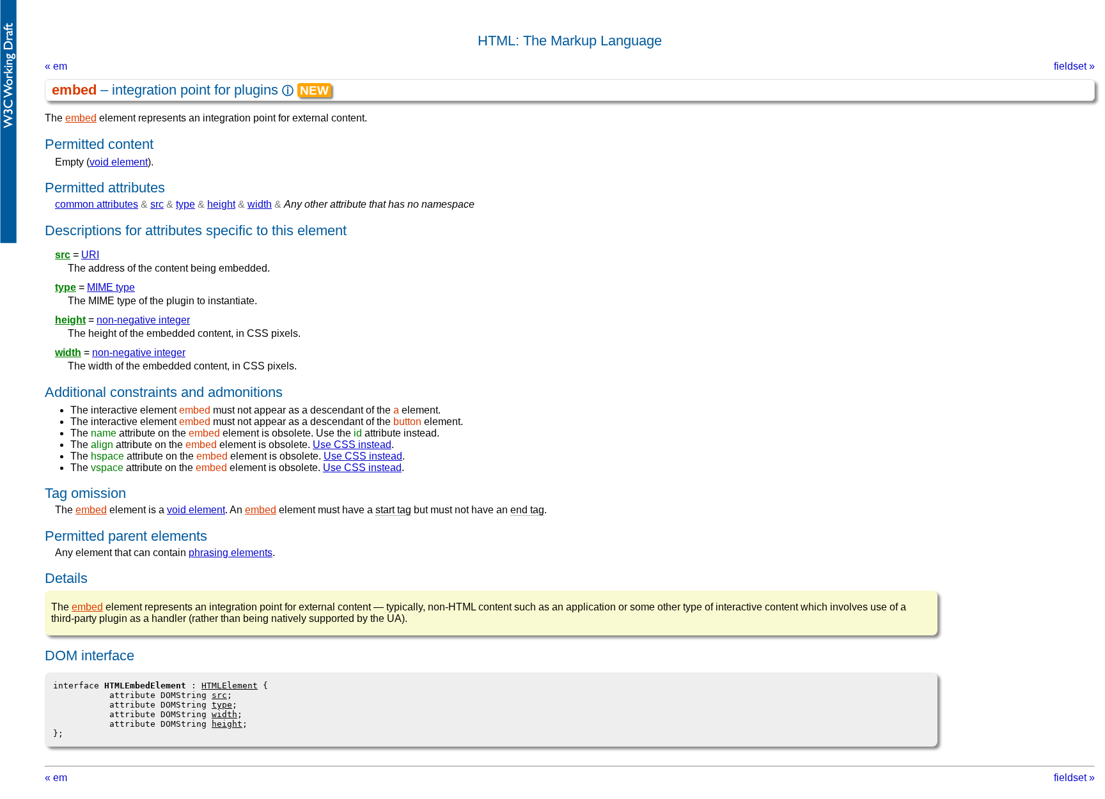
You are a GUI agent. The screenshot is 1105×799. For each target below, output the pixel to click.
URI (90, 254)
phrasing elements (230, 552)
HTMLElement (229, 685)
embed (81, 117)
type (185, 204)
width (259, 204)
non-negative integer (143, 319)
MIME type (111, 287)
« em (56, 66)
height (221, 204)
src (157, 204)
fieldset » (1074, 66)
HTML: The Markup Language (570, 41)
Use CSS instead (352, 444)
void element (119, 162)
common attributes (96, 204)
